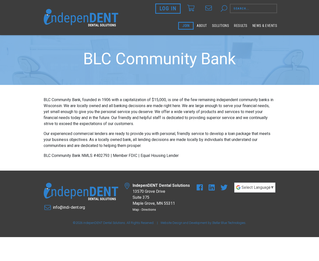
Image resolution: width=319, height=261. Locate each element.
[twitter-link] (224, 188)
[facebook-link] (201, 188)
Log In (168, 8)
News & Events (264, 26)
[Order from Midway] (190, 8)
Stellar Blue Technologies (228, 223)
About (202, 26)
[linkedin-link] (213, 188)
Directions (149, 209)
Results (240, 26)
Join (185, 26)
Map (136, 209)
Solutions (220, 26)
